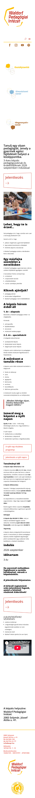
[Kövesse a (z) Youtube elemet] (22, 45)
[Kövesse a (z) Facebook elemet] (10, 45)
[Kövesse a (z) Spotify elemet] (29, 45)
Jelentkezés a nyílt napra (16, 457)
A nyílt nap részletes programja (14, 448)
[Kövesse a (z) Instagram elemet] (16, 45)
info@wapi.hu (9, 743)
